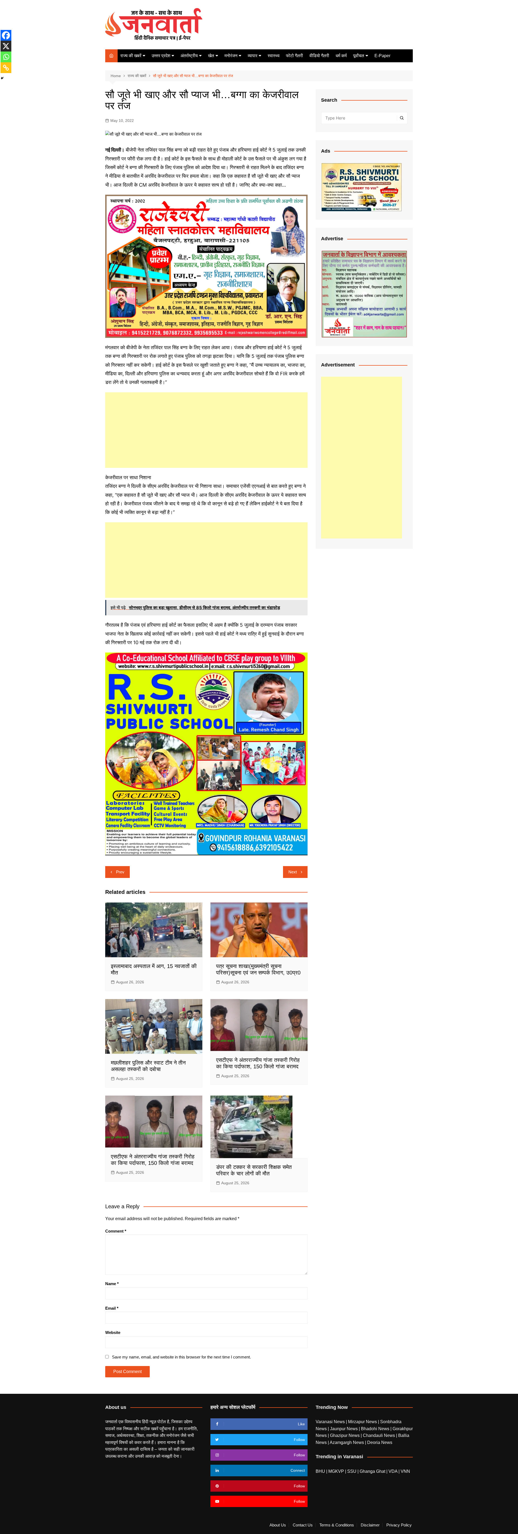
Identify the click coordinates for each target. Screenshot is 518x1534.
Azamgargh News (347, 1442)
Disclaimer (370, 1525)
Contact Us (303, 1525)
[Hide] (2, 78)
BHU (320, 1471)
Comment (115, 1231)
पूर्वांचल (358, 55)
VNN (405, 1471)
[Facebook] (6, 35)
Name (112, 1283)
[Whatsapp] (6, 57)
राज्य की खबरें (130, 55)
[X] (6, 46)
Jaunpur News (344, 1428)
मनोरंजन (230, 55)
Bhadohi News (375, 1428)
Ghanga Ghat (372, 1471)
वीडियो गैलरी (319, 55)
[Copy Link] (6, 67)
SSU (352, 1471)
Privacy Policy (399, 1525)
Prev (120, 872)
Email (111, 1308)
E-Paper (382, 55)
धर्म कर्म (341, 55)
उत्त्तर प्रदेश (161, 55)
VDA (393, 1471)
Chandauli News (379, 1435)
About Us (278, 1525)
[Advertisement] (206, 430)
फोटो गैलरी (294, 55)
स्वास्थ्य (274, 55)
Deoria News (379, 1442)
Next (292, 872)
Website (112, 1332)
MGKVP (336, 1471)
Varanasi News (331, 1421)
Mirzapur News (363, 1421)
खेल (211, 55)
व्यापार (252, 55)
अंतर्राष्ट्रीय (189, 55)
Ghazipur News (345, 1435)
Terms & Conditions (336, 1525)
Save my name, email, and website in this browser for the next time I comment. (181, 1357)
